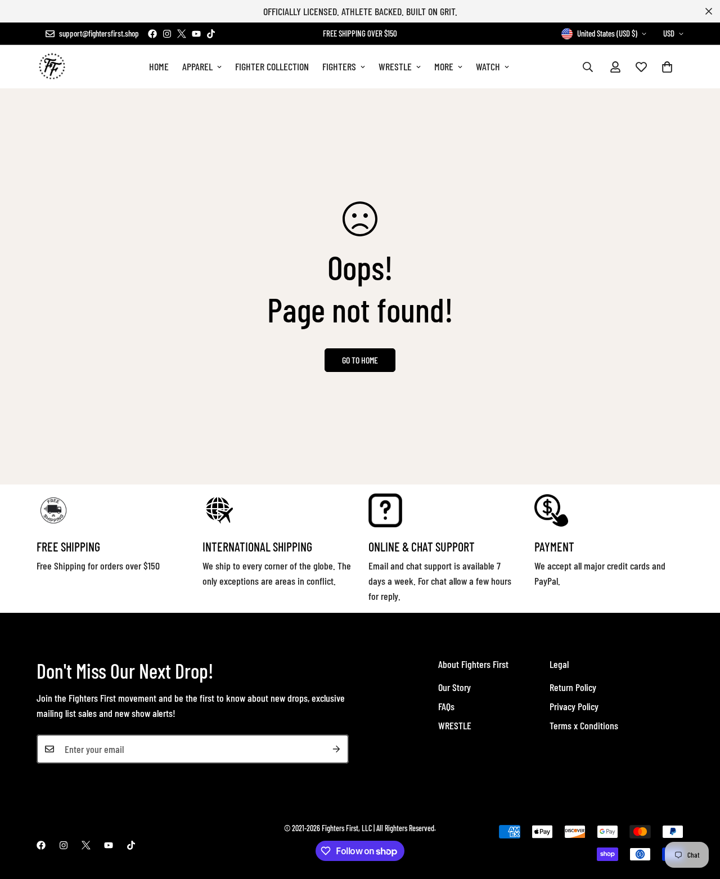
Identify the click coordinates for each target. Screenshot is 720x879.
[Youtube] (196, 33)
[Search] (587, 67)
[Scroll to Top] (698, 818)
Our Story (454, 687)
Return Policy (573, 687)
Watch (488, 66)
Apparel (197, 66)
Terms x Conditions (584, 725)
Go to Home (360, 360)
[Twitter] (181, 33)
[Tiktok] (210, 33)
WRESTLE (395, 66)
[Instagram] (167, 33)
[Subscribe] (336, 749)
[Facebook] (152, 33)
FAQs (446, 706)
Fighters (339, 66)
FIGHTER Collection (272, 66)
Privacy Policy (574, 706)
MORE (443, 66)
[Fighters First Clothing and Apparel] (52, 66)
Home (159, 66)
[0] (667, 67)
